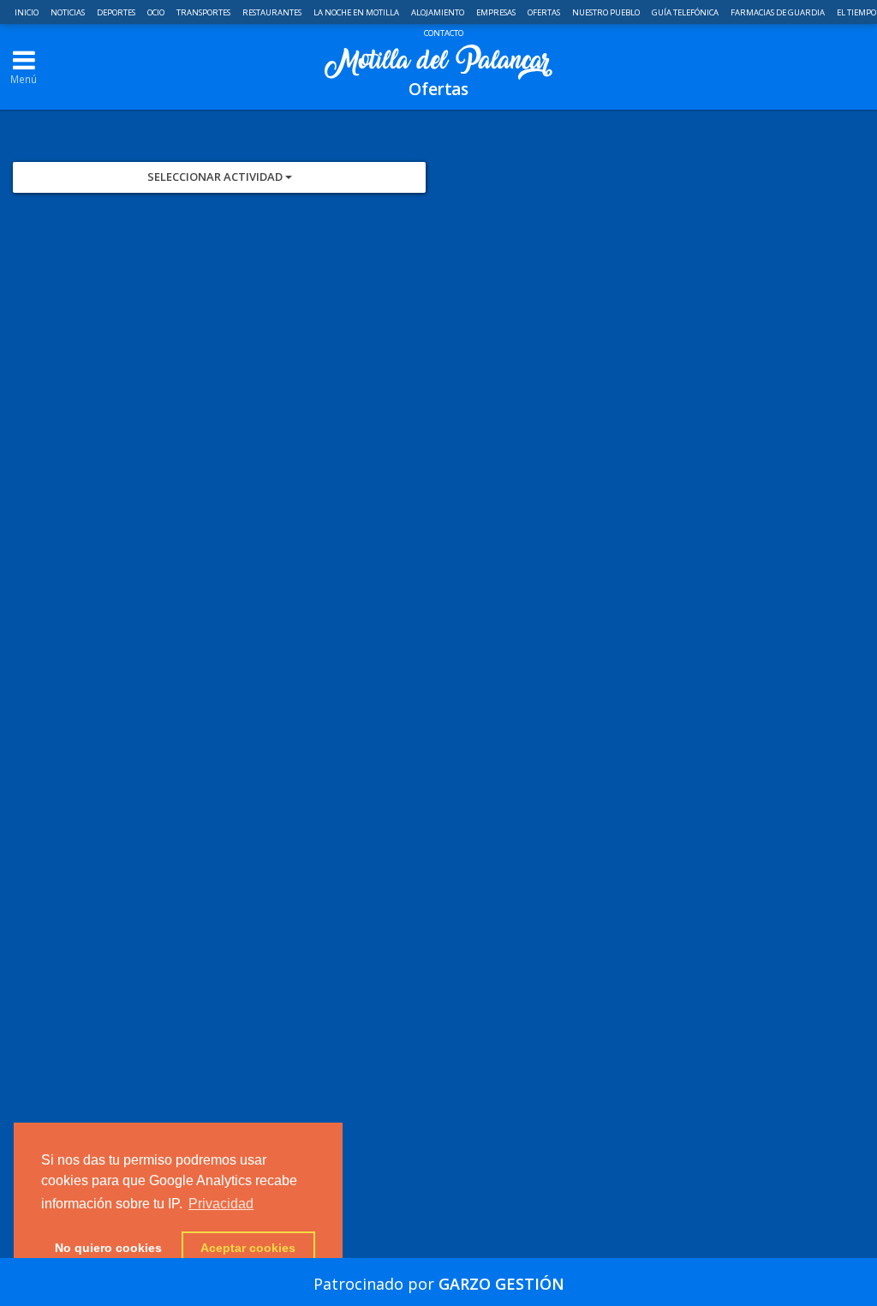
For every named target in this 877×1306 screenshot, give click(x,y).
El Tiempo (856, 12)
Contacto (443, 33)
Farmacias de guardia (778, 12)
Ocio (156, 12)
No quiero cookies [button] (108, 1248)
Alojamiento (438, 12)
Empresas (496, 12)
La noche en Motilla (357, 12)
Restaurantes (272, 12)
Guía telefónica (686, 12)
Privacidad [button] (221, 1203)
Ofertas (545, 12)
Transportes (204, 12)
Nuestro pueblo (606, 12)
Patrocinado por (438, 1283)
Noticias (69, 12)
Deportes (117, 12)
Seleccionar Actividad (216, 176)
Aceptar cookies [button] (247, 1248)
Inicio (27, 12)
